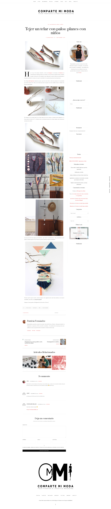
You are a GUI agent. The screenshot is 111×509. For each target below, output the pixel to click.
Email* (39, 439)
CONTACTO (75, 1)
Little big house (31, 81)
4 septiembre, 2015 (60, 37)
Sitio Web (55, 439)
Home (34, 1)
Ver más (79, 72)
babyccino (61, 72)
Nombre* (24, 439)
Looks (39, 1)
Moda (70, 1)
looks (79, 231)
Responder (40, 381)
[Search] (87, 104)
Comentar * (25, 424)
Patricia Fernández (36, 321)
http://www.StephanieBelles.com (32, 409)
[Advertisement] (78, 90)
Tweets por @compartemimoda (75, 157)
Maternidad (44, 1)
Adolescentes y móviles (79, 172)
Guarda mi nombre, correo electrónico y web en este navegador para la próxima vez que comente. (43, 447)
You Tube (63, 495)
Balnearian (72, 206)
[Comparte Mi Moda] (55, 11)
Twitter (33, 330)
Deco (66, 1)
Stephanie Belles (32, 404)
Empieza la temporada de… (79, 233)
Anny (28, 393)
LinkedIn (68, 495)
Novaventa (72, 203)
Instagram (50, 72)
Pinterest (56, 495)
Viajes (61, 1)
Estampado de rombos (53, 342)
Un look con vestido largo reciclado (81, 203)
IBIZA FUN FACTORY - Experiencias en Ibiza (77, 161)
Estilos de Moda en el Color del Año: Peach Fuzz (79, 175)
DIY (48, 24)
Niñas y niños (60, 24)
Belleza (51, 1)
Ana (28, 381)
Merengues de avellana (81, 191)
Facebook (29, 330)
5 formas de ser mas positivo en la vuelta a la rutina (33, 342)
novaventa (72, 198)
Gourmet (57, 1)
